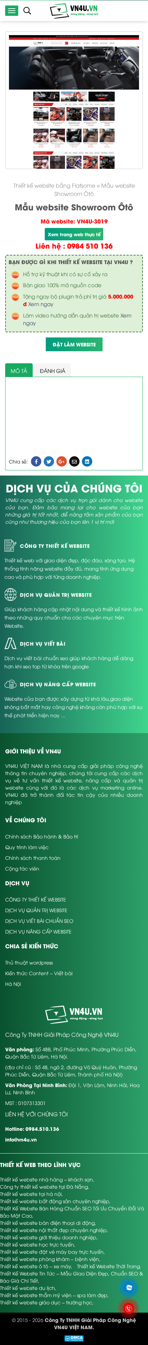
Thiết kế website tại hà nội (31, 1193)
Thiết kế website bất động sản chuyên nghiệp (54, 1201)
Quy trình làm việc (27, 847)
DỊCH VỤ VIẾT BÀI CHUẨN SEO (39, 920)
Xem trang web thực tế (74, 234)
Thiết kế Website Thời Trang (108, 1266)
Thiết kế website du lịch (27, 1287)
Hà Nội (13, 983)
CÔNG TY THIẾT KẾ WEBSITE (35, 899)
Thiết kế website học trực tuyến (37, 1244)
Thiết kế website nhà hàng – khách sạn (46, 1179)
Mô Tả (19, 370)
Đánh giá (52, 370)
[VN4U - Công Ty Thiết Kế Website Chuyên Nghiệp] (74, 10)
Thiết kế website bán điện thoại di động (47, 1222)
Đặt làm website (74, 344)
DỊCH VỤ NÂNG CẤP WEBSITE (38, 931)
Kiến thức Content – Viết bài (39, 973)
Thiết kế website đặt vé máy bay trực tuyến (52, 1251)
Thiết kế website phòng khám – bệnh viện (49, 1258)
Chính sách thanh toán (33, 857)
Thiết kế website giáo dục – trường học (46, 1302)
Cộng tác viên (22, 868)
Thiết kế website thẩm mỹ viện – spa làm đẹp (53, 1295)
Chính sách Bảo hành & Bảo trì (41, 836)
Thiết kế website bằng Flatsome (54, 185)
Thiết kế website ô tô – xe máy (35, 1266)
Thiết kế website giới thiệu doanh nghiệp (48, 1237)
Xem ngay (40, 303)
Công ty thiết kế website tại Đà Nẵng (44, 1186)
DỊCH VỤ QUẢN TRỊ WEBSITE (36, 910)
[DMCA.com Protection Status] (74, 1337)
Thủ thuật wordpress (29, 962)
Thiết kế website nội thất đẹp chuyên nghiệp (53, 1230)
